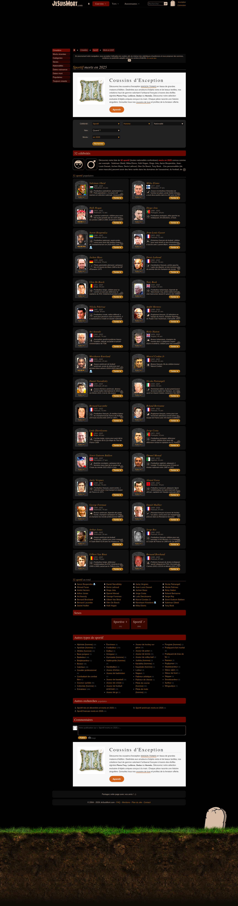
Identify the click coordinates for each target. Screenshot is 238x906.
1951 (96, 557)
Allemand (97, 262)
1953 (96, 211)
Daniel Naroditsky (98, 381)
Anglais (153, 287)
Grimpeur (110, 654)
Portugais (154, 213)
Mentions (126, 802)
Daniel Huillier (154, 504)
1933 (153, 384)
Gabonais (97, 237)
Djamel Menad (153, 455)
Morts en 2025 (108, 50)
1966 (153, 260)
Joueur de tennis (143, 654)
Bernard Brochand (155, 554)
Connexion (182, 5)
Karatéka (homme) (144, 663)
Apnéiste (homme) (85, 647)
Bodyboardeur (83, 660)
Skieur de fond (171, 673)
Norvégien (98, 460)
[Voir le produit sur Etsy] (91, 91)
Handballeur (111, 667)
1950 (96, 334)
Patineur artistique (143, 676)
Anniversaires (131, 4)
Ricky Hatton (152, 331)
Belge (96, 287)
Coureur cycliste (84, 683)
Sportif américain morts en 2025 (149, 708)
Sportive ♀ (120, 623)
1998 (96, 458)
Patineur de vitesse (144, 680)
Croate (96, 312)
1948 (96, 483)
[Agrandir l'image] (100, 81)
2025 (101, 186)
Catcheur (81, 667)
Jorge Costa (152, 430)
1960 (153, 458)
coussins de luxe (143, 102)
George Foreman (97, 504)
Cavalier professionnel (86, 670)
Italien (153, 386)
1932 (153, 532)
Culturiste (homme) (85, 686)
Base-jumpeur (83, 654)
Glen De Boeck (96, 282)
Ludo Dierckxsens (98, 430)
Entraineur (81, 689)
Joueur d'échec (113, 670)
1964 (96, 433)
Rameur (168, 660)
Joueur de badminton (115, 673)
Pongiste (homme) (173, 644)
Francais (154, 237)
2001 (96, 359)
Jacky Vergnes (96, 480)
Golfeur (109, 651)
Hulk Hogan (95, 207)
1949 (153, 409)
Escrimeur (110, 644)
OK (129, 60)
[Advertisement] (119, 28)
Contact (147, 802)
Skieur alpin (170, 670)
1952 (96, 409)
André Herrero (153, 306)
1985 (96, 310)
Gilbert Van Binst (98, 554)
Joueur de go (112, 692)
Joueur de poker (143, 651)
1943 (153, 359)
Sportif (95, 50)
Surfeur (168, 683)
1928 (153, 508)
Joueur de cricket (113, 683)
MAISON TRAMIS (148, 86)
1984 (96, 186)
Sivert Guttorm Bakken (100, 455)
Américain (97, 213)
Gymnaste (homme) (115, 657)
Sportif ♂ (139, 623)
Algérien (154, 460)
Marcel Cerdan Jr (155, 356)
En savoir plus (151, 58)
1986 (96, 532)
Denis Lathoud (153, 257)
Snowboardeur (171, 679)
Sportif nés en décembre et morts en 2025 (95, 708)
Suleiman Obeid (97, 183)
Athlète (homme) (84, 651)
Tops (114, 4)
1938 (153, 310)
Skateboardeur (171, 667)
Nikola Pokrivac (97, 306)
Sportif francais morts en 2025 (90, 711)
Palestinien (98, 188)
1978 (153, 334)
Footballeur (111, 647)
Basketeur (81, 657)
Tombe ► (117, 198)
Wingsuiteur (170, 686)
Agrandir (117, 109)
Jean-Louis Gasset (155, 232)
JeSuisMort (65, 3)
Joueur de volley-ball (145, 657)
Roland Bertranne (155, 405)
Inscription (182, 2)
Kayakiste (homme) (144, 667)
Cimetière (99, 4)
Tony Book (151, 282)
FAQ (118, 802)
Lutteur (139, 670)
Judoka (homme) (143, 660)
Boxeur (80, 664)
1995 (96, 384)
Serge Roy (151, 529)
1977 (153, 186)
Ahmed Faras (153, 480)
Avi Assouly (95, 331)
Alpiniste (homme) (85, 644)
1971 (96, 285)
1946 (96, 260)
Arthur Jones (95, 529)
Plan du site (137, 802)
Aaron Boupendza (98, 232)
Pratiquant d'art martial (175, 647)
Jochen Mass (95, 257)
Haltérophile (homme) (115, 660)
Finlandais (155, 188)
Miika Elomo (152, 183)
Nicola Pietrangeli (155, 381)
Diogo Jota (152, 207)
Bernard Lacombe (98, 405)
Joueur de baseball (114, 679)
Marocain (154, 485)
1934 (153, 285)
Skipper (168, 676)
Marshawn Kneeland (99, 356)
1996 (153, 211)
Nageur (139, 673)
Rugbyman (169, 663)
